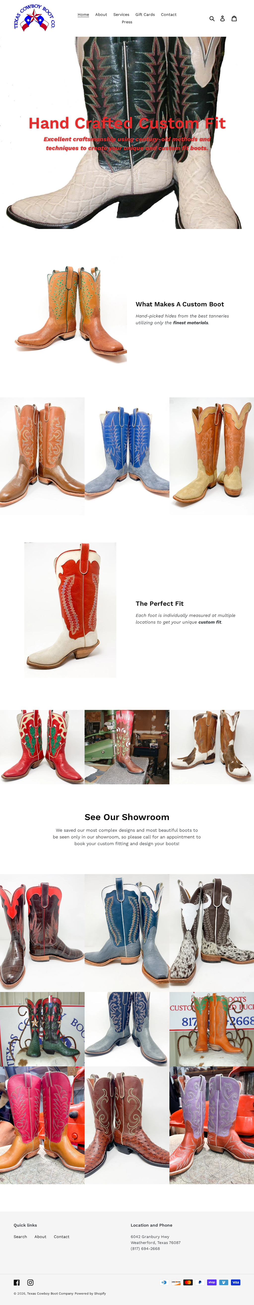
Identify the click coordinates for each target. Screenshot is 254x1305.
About (40, 1236)
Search (20, 1236)
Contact (61, 1236)
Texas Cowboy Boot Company (50, 1293)
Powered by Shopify (90, 1293)
